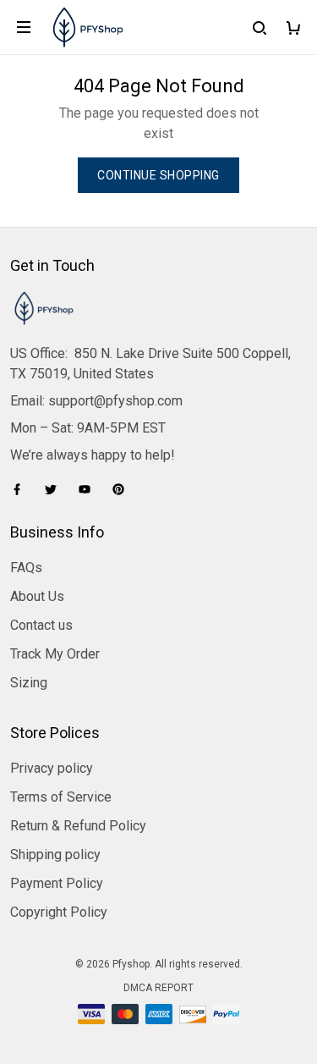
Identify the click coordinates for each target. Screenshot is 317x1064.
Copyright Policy (58, 912)
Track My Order (55, 654)
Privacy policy (51, 768)
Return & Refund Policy (78, 826)
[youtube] (89, 489)
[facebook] (22, 489)
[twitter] (56, 489)
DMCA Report (158, 988)
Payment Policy (56, 883)
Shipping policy (55, 854)
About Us (37, 596)
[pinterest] (123, 489)
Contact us (41, 625)
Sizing (28, 683)
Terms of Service (61, 797)
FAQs (26, 568)
